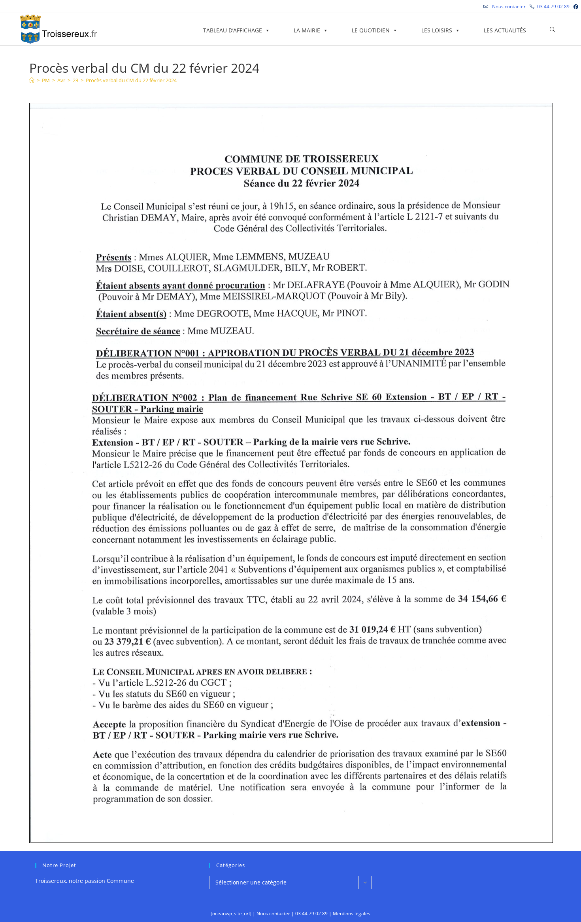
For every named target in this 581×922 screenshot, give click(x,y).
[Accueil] (31, 80)
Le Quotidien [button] (371, 30)
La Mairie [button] (307, 30)
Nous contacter (508, 6)
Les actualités (505, 30)
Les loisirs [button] (436, 30)
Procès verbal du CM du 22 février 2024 (131, 80)
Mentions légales (351, 913)
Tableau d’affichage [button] (232, 30)
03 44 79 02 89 (553, 6)
